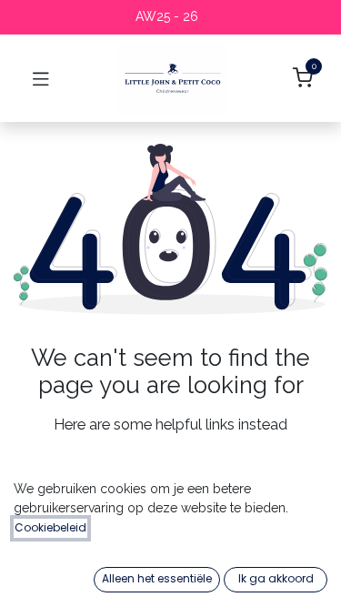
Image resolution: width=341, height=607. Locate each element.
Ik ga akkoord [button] (276, 578)
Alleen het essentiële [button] (157, 578)
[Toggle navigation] (41, 78)
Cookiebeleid (50, 527)
